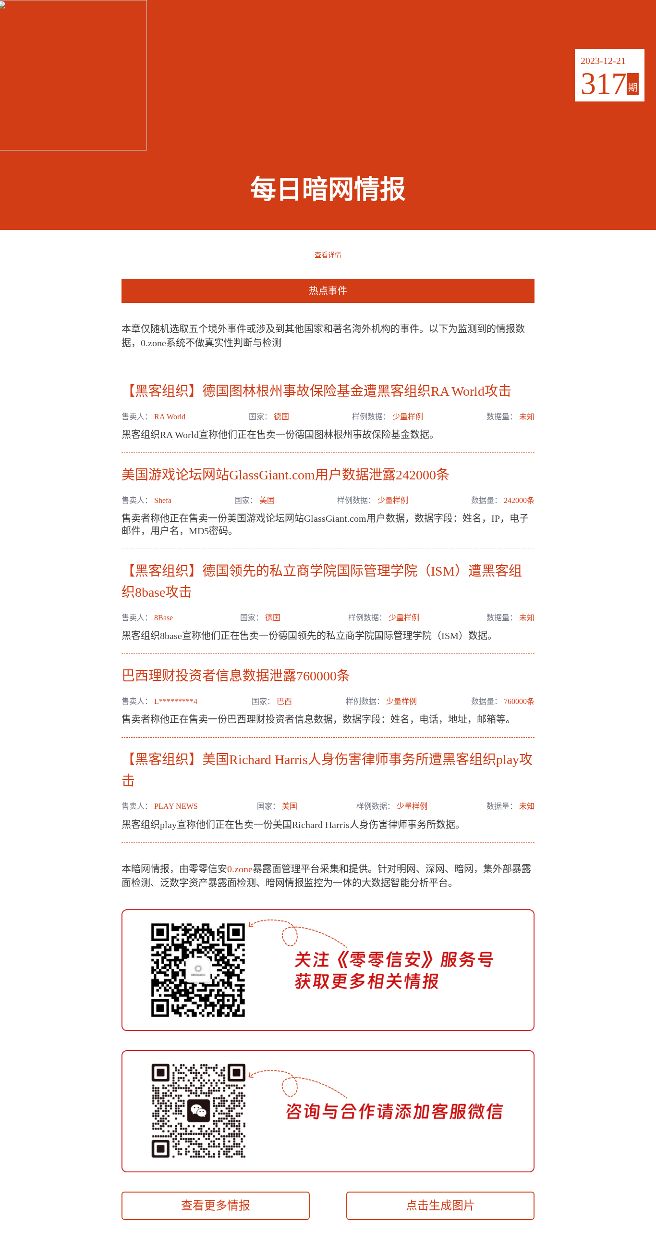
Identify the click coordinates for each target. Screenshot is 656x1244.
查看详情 (328, 254)
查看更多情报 (215, 1205)
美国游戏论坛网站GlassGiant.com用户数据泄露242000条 (285, 474)
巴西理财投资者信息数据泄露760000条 (235, 675)
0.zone (240, 869)
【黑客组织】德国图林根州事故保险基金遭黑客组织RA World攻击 (316, 391)
